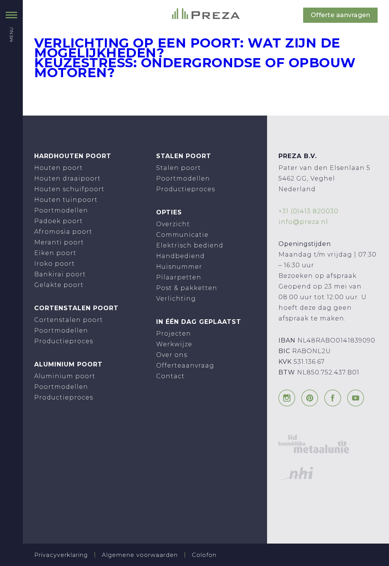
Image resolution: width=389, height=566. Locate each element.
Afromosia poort (63, 231)
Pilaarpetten (178, 277)
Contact (170, 376)
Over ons (171, 354)
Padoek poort (58, 221)
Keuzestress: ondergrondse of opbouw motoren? (195, 68)
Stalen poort (178, 167)
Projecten (173, 333)
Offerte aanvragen (340, 15)
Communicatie (182, 234)
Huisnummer (179, 266)
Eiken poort (55, 253)
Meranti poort (59, 242)
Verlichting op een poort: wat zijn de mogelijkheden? (187, 48)
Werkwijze (174, 344)
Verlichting (176, 298)
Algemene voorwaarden (140, 554)
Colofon (204, 554)
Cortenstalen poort (68, 319)
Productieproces (63, 341)
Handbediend (180, 256)
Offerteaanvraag (185, 365)
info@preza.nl (303, 221)
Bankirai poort (60, 274)
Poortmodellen (61, 210)
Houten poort (58, 167)
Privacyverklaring (61, 554)
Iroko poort (54, 263)
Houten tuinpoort (66, 199)
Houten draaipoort (67, 178)
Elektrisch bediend (189, 245)
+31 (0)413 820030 (308, 211)
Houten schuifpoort (69, 189)
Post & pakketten (186, 288)
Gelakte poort (59, 285)
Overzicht (173, 224)
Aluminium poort (64, 376)
